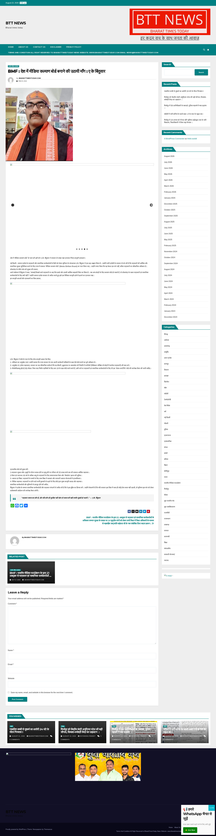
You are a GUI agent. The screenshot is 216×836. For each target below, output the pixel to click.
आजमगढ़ (167, 346)
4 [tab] (84, 249)
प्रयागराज (167, 435)
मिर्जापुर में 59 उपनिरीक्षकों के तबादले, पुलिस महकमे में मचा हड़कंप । (131, 731)
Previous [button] (12, 205)
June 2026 (168, 168)
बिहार (166, 465)
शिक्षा (165, 542)
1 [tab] (76, 249)
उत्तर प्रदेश (168, 358)
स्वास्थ (166, 560)
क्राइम (166, 376)
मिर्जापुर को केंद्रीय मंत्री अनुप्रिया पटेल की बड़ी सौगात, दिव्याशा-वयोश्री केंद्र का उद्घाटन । (81, 731)
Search (167, 64)
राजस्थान (167, 519)
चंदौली (166, 394)
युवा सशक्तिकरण (169, 507)
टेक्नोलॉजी (167, 400)
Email (11, 664)
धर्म (165, 411)
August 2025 (169, 222)
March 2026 (169, 186)
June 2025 (168, 234)
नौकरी (166, 423)
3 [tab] (82, 249)
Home (11, 47)
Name (11, 650)
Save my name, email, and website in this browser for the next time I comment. (42, 692)
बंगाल (166, 447)
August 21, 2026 (18, 736)
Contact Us (39, 47)
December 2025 (170, 204)
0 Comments (15, 739)
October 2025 (169, 210)
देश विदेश (167, 405)
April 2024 (168, 293)
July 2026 (168, 162)
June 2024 (168, 281)
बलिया (166, 459)
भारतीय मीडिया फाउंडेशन (13, 66)
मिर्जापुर (166, 489)
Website (11, 678)
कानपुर (166, 364)
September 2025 (171, 216)
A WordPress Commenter (174, 139)
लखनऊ (166, 525)
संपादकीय (167, 548)
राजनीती (167, 513)
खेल (165, 388)
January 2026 (169, 198)
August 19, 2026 (69, 736)
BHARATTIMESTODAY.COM (30, 78)
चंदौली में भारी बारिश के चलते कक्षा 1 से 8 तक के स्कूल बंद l (183, 114)
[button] (204, 50)
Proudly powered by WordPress (16, 829)
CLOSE (211, 808)
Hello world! (192, 139)
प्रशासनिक (168, 441)
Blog (166, 334)
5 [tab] (87, 249)
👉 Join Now (190, 830)
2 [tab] (79, 249)
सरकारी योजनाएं (169, 554)
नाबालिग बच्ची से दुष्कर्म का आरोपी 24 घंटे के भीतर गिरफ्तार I (184, 91)
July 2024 (168, 275)
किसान (166, 370)
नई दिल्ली (167, 417)
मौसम (166, 495)
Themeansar (48, 829)
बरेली (166, 453)
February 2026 (170, 192)
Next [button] (151, 205)
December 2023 (170, 317)
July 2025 (168, 228)
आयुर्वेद (166, 352)
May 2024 (168, 287)
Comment (12, 604)
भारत (166, 477)
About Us (23, 47)
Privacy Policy (73, 47)
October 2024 (169, 257)
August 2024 (169, 269)
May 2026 (168, 174)
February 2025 (170, 245)
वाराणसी (167, 536)
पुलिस (166, 429)
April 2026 (168, 180)
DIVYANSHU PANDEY (88, 736)
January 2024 (169, 311)
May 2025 (168, 240)
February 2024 (170, 305)
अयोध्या (166, 340)
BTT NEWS (16, 23)
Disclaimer (55, 47)
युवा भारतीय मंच (169, 501)
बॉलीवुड (166, 471)
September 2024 (171, 263)
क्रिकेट (166, 382)
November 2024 (170, 251)
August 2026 (169, 156)
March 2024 (169, 299)
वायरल (166, 531)
